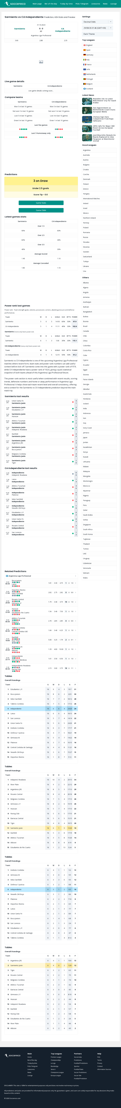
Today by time (66, 4)
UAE (84, 553)
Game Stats (41, 203)
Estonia (86, 374)
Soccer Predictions (80, 1072)
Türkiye (86, 261)
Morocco (86, 486)
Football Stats (78, 1069)
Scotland (89, 89)
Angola (85, 292)
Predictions (78, 1060)
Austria (85, 160)
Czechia (86, 174)
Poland (85, 227)
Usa (84, 271)
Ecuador (86, 365)
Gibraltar (86, 389)
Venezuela (87, 568)
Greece (86, 189)
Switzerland (87, 256)
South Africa (87, 529)
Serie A (53, 1069)
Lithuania (86, 462)
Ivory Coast (87, 428)
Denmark (86, 179)
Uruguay (86, 558)
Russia (85, 237)
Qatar (85, 510)
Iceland (86, 403)
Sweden (86, 252)
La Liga (53, 1063)
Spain (88, 50)
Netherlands (91, 74)
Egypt (85, 370)
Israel (85, 208)
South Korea (88, 534)
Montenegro (88, 481)
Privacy (99, 1063)
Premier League (56, 1057)
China (85, 341)
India (85, 408)
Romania (86, 232)
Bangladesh (87, 312)
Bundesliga (54, 1066)
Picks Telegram (82, 4)
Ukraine (86, 266)
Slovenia (86, 247)
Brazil (85, 326)
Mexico (86, 213)
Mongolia (86, 476)
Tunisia (86, 549)
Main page (37, 4)
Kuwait (85, 457)
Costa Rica (87, 350)
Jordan (85, 442)
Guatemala (87, 394)
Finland (86, 184)
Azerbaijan (87, 302)
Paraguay (86, 500)
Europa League (56, 1075)
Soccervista (78, 1057)
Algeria (85, 287)
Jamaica (86, 433)
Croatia (86, 169)
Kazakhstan (87, 447)
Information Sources (104, 1069)
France (88, 64)
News (105, 4)
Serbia (85, 520)
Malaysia (86, 471)
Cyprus (85, 360)
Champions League (57, 1072)
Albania (86, 283)
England (89, 45)
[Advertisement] (41, 61)
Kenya (85, 452)
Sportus (76, 1066)
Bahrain (86, 307)
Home (30, 1057)
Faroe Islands (88, 379)
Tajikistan (86, 539)
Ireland (85, 203)
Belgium (89, 84)
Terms (99, 1060)
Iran (84, 418)
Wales (85, 578)
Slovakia (86, 242)
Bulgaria (86, 165)
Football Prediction (80, 1079)
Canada (86, 331)
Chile (85, 336)
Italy (87, 60)
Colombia (86, 345)
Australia (86, 155)
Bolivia (85, 316)
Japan (85, 437)
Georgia (86, 384)
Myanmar (86, 491)
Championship (56, 1060)
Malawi (86, 466)
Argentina (86, 150)
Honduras (87, 399)
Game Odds (41, 210)
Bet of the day (51, 4)
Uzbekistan (87, 563)
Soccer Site (77, 1075)
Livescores (95, 4)
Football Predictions (81, 1063)
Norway (86, 223)
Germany (89, 55)
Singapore (87, 524)
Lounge (113, 4)
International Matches (91, 198)
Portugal (89, 79)
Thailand (86, 544)
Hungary (86, 194)
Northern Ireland (89, 218)
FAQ (98, 1057)
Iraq (84, 423)
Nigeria (86, 495)
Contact (100, 1066)
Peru (85, 505)
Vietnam (86, 573)
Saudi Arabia (88, 515)
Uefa (88, 69)
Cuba (85, 355)
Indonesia (87, 413)
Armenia (86, 297)
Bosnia (85, 321)
